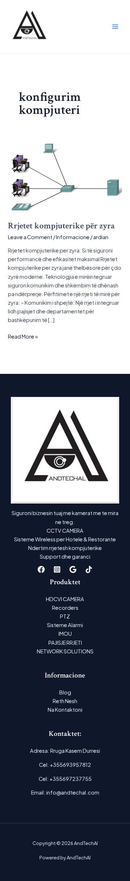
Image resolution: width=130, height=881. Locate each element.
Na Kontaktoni (65, 709)
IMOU (65, 633)
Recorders (65, 607)
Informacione (73, 237)
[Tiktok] (88, 569)
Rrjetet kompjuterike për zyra (61, 225)
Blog (65, 692)
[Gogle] (73, 569)
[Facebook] (41, 569)
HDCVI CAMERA (65, 599)
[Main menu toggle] (115, 26)
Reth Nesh (65, 701)
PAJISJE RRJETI (65, 642)
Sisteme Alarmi (65, 625)
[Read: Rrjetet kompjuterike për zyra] (65, 176)
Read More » (23, 337)
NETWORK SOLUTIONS (65, 651)
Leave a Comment (30, 237)
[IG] (57, 569)
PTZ (65, 616)
